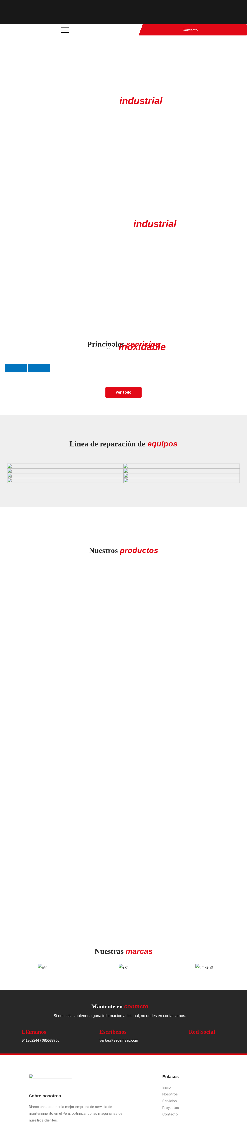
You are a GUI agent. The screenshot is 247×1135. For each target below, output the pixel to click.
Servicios (169, 1101)
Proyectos (170, 1108)
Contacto (190, 30)
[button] (7, 967)
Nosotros (170, 1094)
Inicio (166, 1087)
